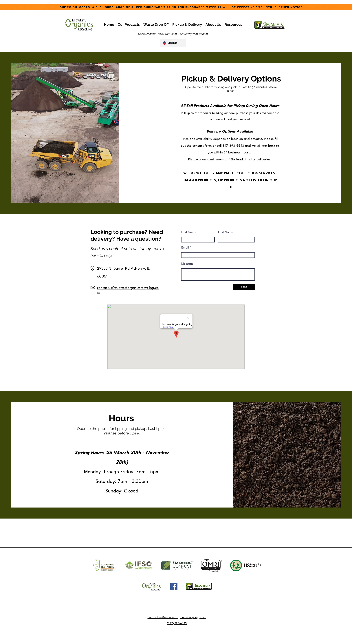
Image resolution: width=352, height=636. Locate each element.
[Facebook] (173, 586)
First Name (188, 232)
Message (187, 263)
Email (185, 247)
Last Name (225, 232)
